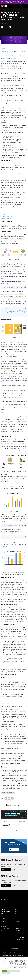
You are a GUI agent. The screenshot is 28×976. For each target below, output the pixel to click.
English (3, 902)
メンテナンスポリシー (20, 937)
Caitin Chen (13, 58)
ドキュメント (4, 926)
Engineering (10, 23)
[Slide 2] (14, 830)
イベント (3, 924)
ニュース (17, 924)
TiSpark (16, 911)
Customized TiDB (7, 216)
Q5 (11, 443)
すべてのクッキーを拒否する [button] (13, 970)
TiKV (16, 909)
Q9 (13, 443)
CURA (4, 214)
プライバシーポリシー (12, 955)
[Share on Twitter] (9, 798)
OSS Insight (17, 913)
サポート (3, 932)
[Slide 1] (11, 830)
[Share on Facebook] (5, 798)
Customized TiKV (7, 218)
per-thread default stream (12, 693)
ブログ (2, 921)
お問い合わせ (18, 928)
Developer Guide (5, 928)
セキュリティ (18, 935)
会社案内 (17, 921)
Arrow (18, 422)
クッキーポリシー (5, 973)
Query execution (10, 792)
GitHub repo (17, 433)
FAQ (2, 930)
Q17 (15, 443)
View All (13, 835)
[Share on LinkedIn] (12, 798)
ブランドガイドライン (20, 939)
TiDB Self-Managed (5, 911)
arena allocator (18, 666)
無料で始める (5, 885)
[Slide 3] (16, 830)
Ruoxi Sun (6, 26)
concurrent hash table (19, 585)
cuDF (25, 416)
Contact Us (13, 849)
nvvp (17, 686)
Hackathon (4, 792)
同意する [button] (4, 970)
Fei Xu (13, 26)
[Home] (4, 6)
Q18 (19, 443)
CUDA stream (4, 681)
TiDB (2, 61)
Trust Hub (17, 932)
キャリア (17, 926)
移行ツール (17, 907)
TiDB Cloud (4, 909)
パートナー (17, 930)
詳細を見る (15, 869)
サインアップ (5, 869)
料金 (2, 913)
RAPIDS (9, 416)
